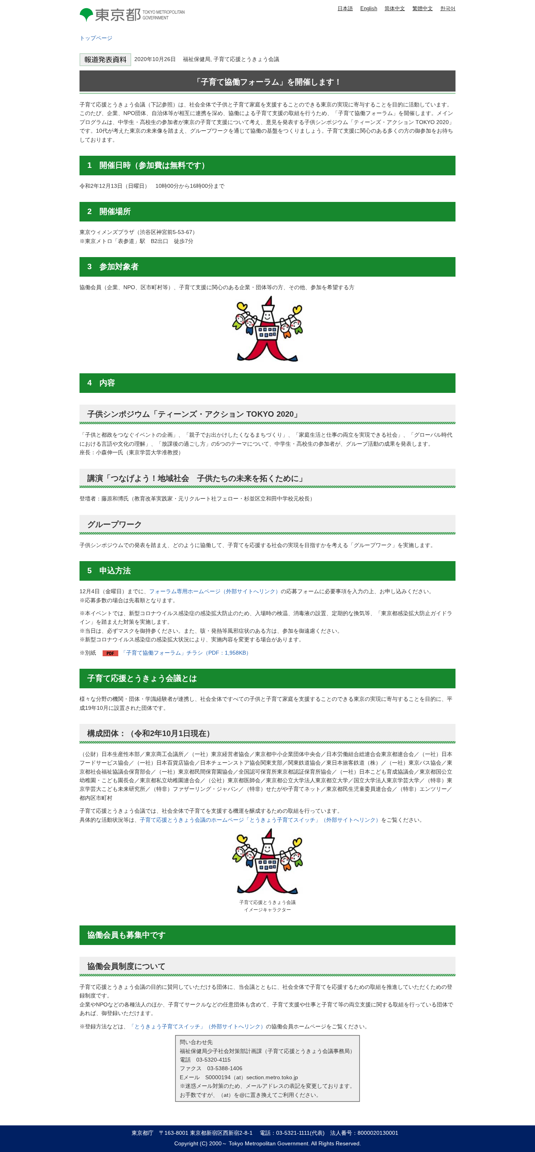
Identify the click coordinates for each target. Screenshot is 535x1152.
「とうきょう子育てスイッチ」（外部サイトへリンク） (197, 1026)
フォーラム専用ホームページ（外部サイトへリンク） (215, 591)
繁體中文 (422, 8)
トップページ (96, 38)
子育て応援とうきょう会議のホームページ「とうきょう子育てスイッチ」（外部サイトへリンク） (260, 820)
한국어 (447, 8)
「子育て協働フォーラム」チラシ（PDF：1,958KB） (186, 653)
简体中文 (395, 8)
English (368, 8)
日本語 (345, 8)
